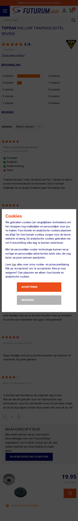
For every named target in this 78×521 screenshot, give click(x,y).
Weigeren (27, 299)
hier (14, 264)
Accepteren (29, 286)
